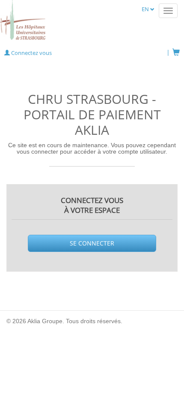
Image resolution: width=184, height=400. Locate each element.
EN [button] (146, 9)
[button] (28, 52)
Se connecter (92, 243)
